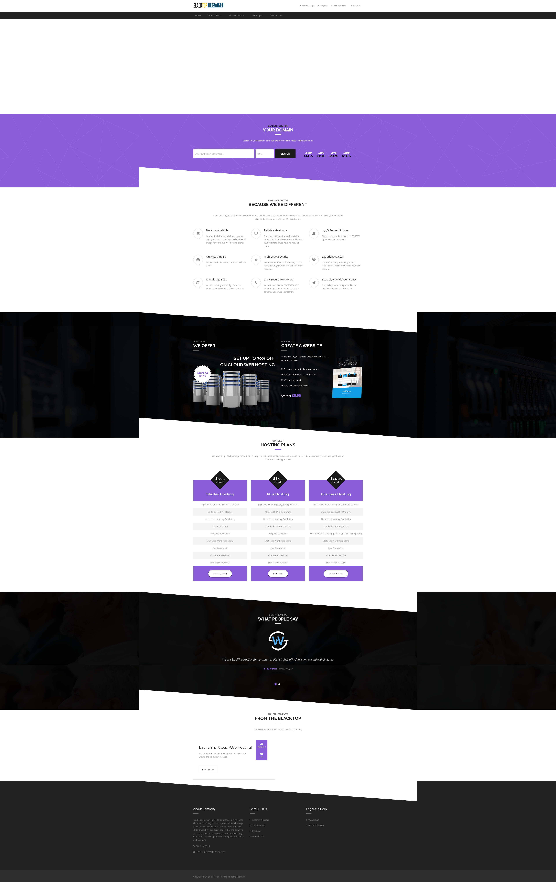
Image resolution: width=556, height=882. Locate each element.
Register (324, 5)
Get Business (336, 573)
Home (198, 15)
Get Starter (220, 573)
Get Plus (278, 573)
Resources (256, 831)
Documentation (259, 825)
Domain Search (215, 15)
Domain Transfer (237, 15)
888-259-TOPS (202, 846)
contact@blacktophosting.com (210, 851)
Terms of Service (316, 825)
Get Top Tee (276, 15)
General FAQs (258, 836)
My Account (313, 820)
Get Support (257, 15)
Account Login (308, 5)
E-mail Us (356, 5)
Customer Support (260, 820)
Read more (208, 769)
